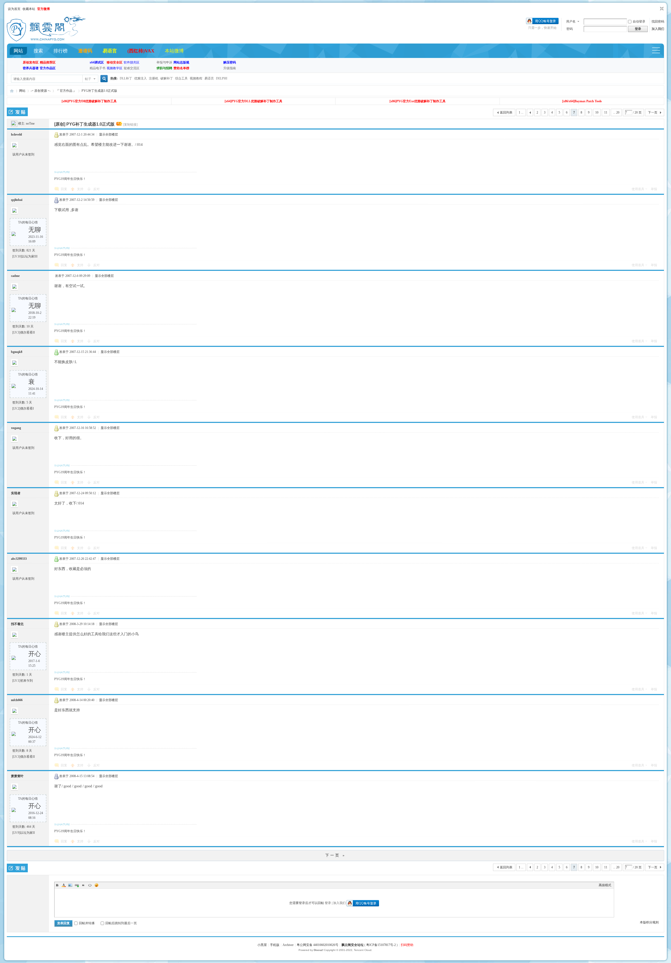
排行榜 (60, 50)
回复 (64, 189)
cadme (15, 276)
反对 (96, 189)
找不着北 (17, 624)
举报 (654, 189)
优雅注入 (140, 78)
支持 (80, 189)
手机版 (274, 945)
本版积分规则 (649, 922)
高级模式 (605, 885)
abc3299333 (19, 559)
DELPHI (221, 78)
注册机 (153, 78)
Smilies (96, 885)
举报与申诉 (164, 62)
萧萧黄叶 (17, 776)
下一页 (652, 112)
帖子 (88, 79)
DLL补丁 (126, 78)
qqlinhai (16, 200)
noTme (30, 123)
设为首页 (14, 9)
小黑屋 (262, 945)
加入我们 (658, 29)
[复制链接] (130, 124)
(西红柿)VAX (140, 50)
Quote (83, 885)
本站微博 (174, 50)
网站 (18, 50)
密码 (569, 29)
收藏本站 (29, 9)
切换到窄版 (661, 9)
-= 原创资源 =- (41, 91)
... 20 (616, 112)
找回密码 (658, 21)
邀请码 (85, 50)
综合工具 (181, 78)
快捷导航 (658, 51)
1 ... (521, 112)
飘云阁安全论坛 (353, 945)
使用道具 (638, 189)
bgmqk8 (16, 352)
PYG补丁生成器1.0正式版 (99, 91)
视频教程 (196, 78)
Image (70, 885)
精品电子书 (97, 68)
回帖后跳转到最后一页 (121, 923)
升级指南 (229, 68)
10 (596, 112)
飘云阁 (12, 91)
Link (76, 885)
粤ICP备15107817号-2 (381, 945)
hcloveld (16, 134)
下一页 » (335, 855)
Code (90, 885)
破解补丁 (166, 78)
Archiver (288, 945)
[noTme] (14, 123)
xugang (16, 428)
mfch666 (17, 700)
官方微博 (43, 9)
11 (605, 112)
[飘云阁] (46, 40)
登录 (328, 903)
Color (63, 885)
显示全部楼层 (108, 134)
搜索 (38, 50)
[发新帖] (17, 111)
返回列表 (506, 112)
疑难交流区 (131, 68)
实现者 (15, 493)
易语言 (110, 50)
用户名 (571, 21)
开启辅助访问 (657, 9)
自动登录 (639, 21)
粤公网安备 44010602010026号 (317, 945)
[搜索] (103, 79)
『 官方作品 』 (66, 91)
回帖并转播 (87, 923)
